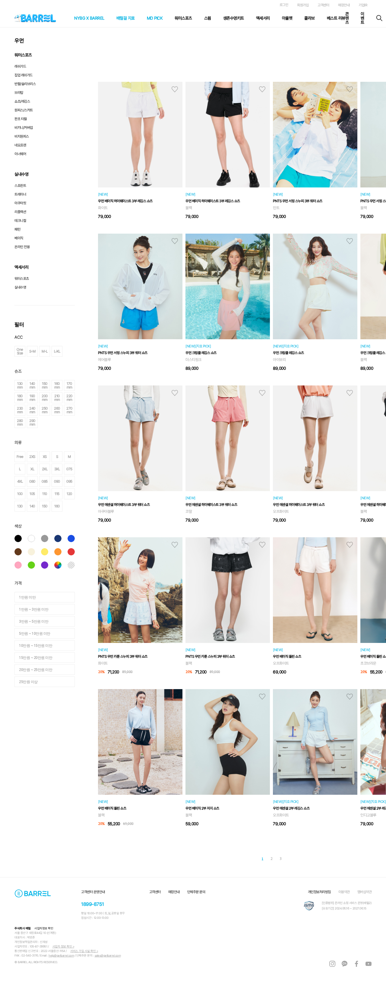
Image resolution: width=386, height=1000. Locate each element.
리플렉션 (20, 212)
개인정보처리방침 (319, 892)
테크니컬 (20, 221)
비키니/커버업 (23, 128)
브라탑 (18, 93)
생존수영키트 (233, 18)
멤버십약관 (364, 892)
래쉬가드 (20, 66)
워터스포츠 (183, 18)
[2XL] (80, 469)
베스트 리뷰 (336, 18)
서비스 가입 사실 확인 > (84, 951)
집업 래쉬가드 (23, 75)
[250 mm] (80, 410)
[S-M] (68, 351)
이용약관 (344, 892)
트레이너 (20, 194)
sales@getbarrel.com (108, 955)
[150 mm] (80, 385)
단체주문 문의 (196, 892)
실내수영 (20, 287)
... (251, 858)
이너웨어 (20, 154)
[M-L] (80, 351)
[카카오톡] (344, 963)
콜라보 (309, 18)
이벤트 (362, 18)
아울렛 (287, 18)
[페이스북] (356, 963)
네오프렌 (20, 145)
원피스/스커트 (23, 110)
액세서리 (263, 18)
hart (175, 89)
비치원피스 (21, 136)
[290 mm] (68, 422)
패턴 (17, 229)
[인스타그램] (332, 963)
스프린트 (20, 186)
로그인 (284, 5)
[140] (68, 506)
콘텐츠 (347, 18)
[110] (80, 493)
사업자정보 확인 (43, 928)
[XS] (80, 456)
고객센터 (323, 5)
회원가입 (302, 5)
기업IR (363, 5)
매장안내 (344, 5)
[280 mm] (56, 422)
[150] (80, 506)
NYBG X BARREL (89, 18)
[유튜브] (368, 963)
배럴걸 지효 (125, 18)
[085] (80, 481)
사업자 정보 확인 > (63, 946)
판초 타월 (20, 119)
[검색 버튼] (379, 18)
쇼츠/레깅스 (22, 101)
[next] (305, 859)
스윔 (207, 18)
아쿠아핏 (20, 203)
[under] (238, 859)
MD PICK (155, 18)
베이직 (18, 238)
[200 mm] (80, 397)
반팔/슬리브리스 (25, 84)
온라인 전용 (22, 247)
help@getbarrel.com (61, 955)
